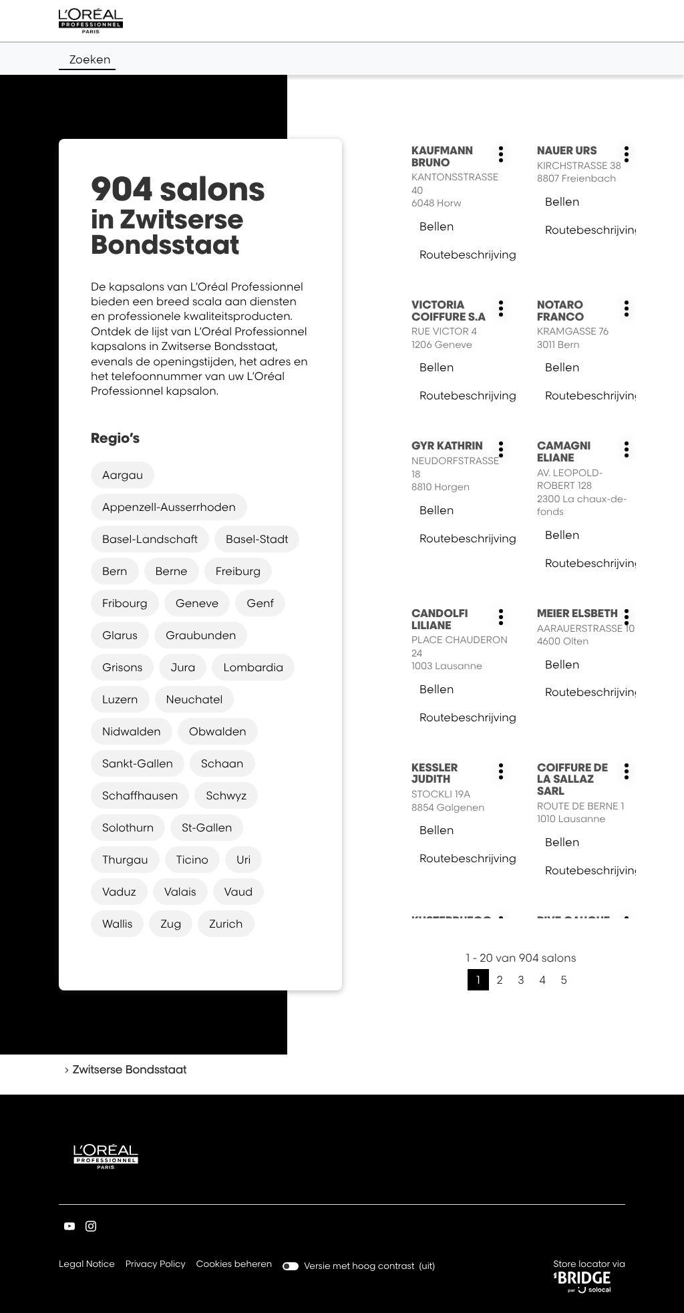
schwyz (226, 795)
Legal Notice (87, 1265)
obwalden (217, 731)
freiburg (238, 571)
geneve (197, 603)
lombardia (253, 667)
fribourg (125, 603)
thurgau (125, 859)
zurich (225, 923)
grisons (122, 667)
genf (259, 603)
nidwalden (131, 731)
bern (115, 571)
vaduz (119, 891)
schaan (222, 763)
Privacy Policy (156, 1265)
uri (243, 859)
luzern (120, 699)
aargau (122, 475)
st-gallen (207, 827)
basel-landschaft (150, 539)
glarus (120, 635)
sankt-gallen (137, 763)
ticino (192, 859)
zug (170, 923)
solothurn (128, 827)
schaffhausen (140, 795)
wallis (117, 923)
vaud (238, 891)
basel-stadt (257, 539)
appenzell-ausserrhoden (169, 507)
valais (180, 891)
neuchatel (194, 699)
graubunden (201, 635)
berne (172, 571)
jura (182, 667)
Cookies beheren (234, 1264)
